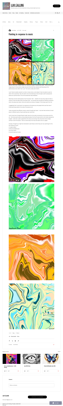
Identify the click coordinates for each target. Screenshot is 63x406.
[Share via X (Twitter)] (12, 340)
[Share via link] (18, 340)
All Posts (4, 22)
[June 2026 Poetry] (31, 359)
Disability (25, 22)
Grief (46, 22)
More (51, 22)
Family (17, 333)
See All (59, 351)
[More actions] (53, 30)
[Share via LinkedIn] (15, 340)
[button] (58, 22)
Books (9, 22)
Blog (13, 333)
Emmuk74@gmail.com (7, 399)
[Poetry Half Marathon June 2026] (51, 359)
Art (13, 22)
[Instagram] (57, 13)
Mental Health (19, 22)
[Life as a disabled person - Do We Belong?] (11, 359)
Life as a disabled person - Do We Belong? (10, 366)
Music (18, 336)
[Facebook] (55, 13)
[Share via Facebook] (9, 340)
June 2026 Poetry (27, 366)
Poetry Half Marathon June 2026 (49, 366)
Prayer (36, 22)
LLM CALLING (6, 396)
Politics (41, 22)
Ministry (31, 22)
